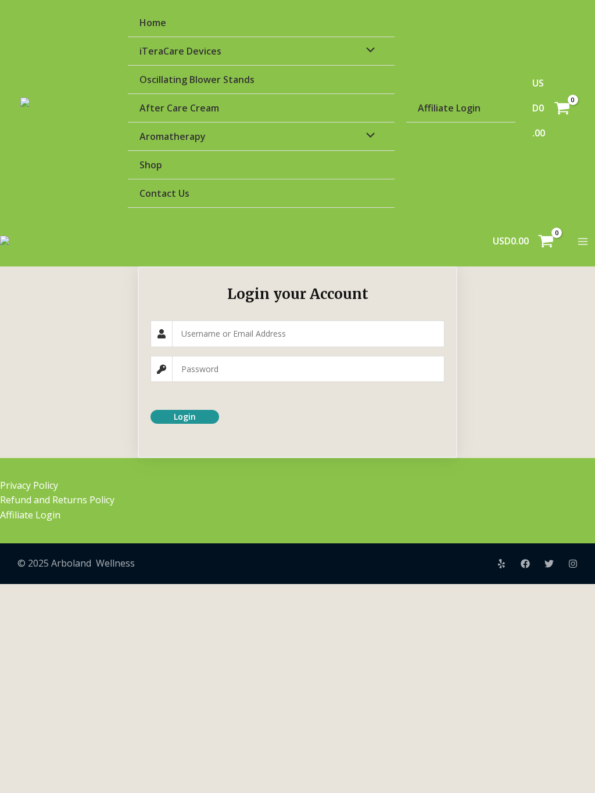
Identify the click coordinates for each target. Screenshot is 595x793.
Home (152, 22)
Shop (150, 164)
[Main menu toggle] (583, 241)
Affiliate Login (449, 108)
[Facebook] (525, 563)
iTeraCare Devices (180, 51)
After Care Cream (179, 108)
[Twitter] (549, 563)
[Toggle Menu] (367, 50)
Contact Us (164, 193)
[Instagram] (573, 563)
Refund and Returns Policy (57, 499)
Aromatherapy (172, 136)
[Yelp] (501, 563)
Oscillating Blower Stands (197, 79)
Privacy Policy (29, 485)
